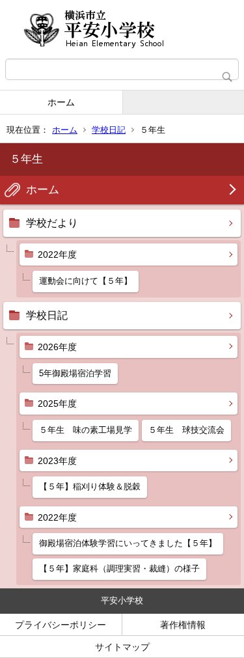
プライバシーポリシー (60, 625)
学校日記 (109, 130)
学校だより (52, 222)
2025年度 (57, 403)
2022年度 (57, 254)
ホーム (61, 102)
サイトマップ (122, 647)
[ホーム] (122, 29)
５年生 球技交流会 (186, 430)
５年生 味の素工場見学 (85, 430)
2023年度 (57, 461)
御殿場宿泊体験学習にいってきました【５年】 (128, 543)
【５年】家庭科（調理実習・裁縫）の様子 (119, 568)
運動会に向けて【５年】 (85, 281)
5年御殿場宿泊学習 (75, 373)
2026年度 (57, 347)
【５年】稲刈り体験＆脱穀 (90, 486)
